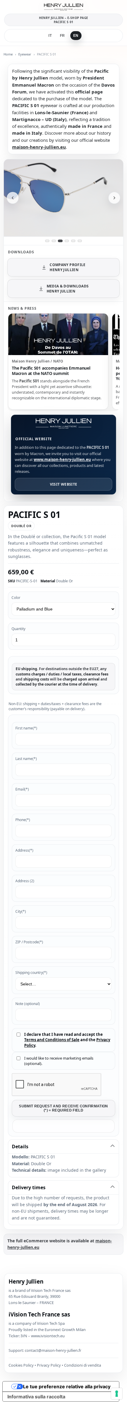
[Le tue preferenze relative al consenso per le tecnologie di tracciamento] (116, 1393)
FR (62, 36)
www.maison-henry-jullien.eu (62, 459)
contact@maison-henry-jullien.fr (53, 1350)
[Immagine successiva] (114, 198)
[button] (63, 1126)
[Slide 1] (47, 241)
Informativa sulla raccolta (36, 1397)
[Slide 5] (73, 241)
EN (76, 36)
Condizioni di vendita (82, 1365)
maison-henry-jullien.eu (39, 147)
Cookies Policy (21, 1365)
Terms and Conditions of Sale (51, 1039)
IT (50, 36)
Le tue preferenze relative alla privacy (66, 1386)
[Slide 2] (54, 241)
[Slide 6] (80, 241)
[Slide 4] (67, 241)
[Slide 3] (60, 240)
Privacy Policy (49, 1365)
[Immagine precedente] (13, 198)
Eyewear (24, 54)
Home (8, 54)
